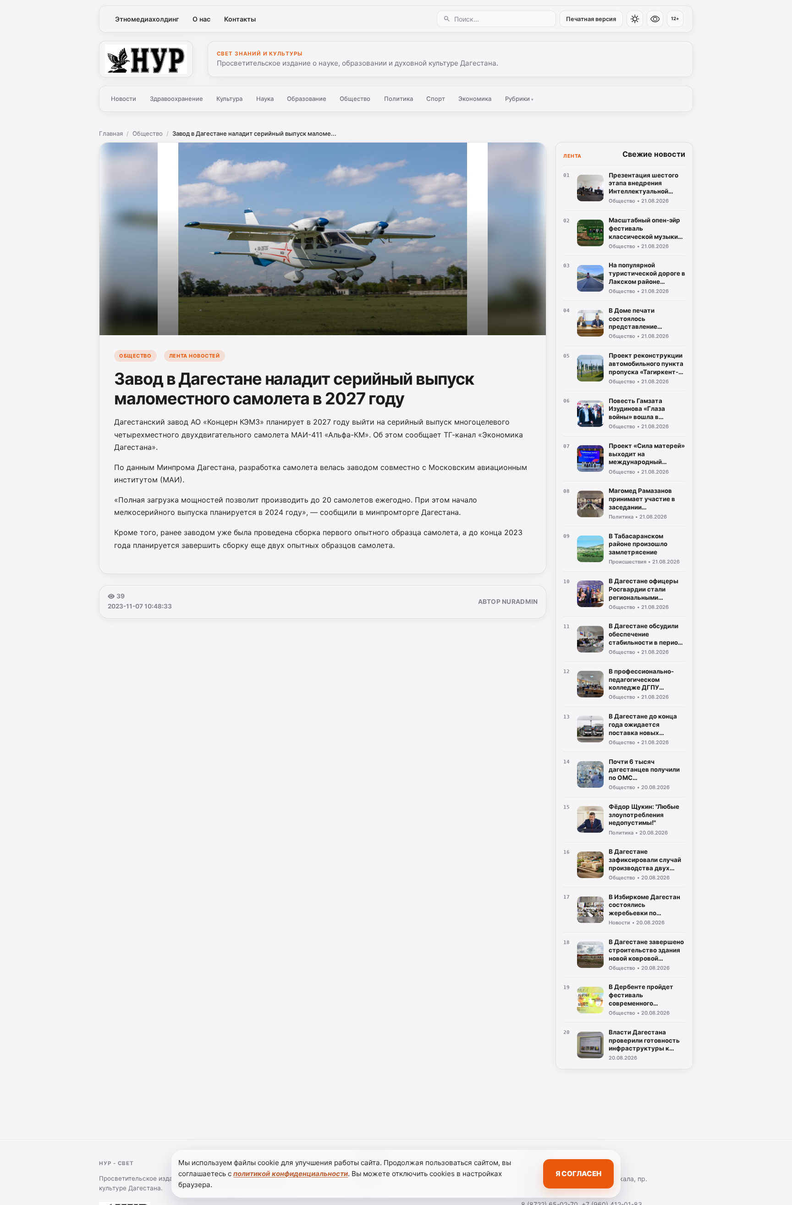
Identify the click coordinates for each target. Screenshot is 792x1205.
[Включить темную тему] (635, 19)
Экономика (474, 98)
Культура (229, 98)
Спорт (435, 98)
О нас (201, 19)
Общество (355, 98)
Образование (306, 98)
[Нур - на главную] (146, 59)
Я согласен (578, 1173)
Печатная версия (591, 19)
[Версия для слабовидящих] (655, 19)
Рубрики (519, 98)
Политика (398, 98)
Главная (111, 133)
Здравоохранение (176, 98)
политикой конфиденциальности (290, 1173)
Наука (265, 98)
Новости (123, 98)
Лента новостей (194, 356)
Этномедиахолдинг (147, 19)
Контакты (240, 19)
